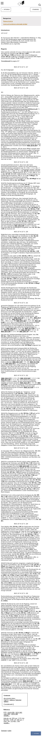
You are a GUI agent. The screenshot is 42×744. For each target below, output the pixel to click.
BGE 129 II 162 (16, 319)
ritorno (36, 733)
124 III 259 (10, 712)
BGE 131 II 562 (34, 362)
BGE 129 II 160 (21, 321)
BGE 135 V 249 (5, 380)
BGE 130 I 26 (25, 330)
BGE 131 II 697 (28, 387)
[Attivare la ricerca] (39, 5)
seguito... (7, 715)
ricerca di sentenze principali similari (15, 24)
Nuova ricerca (8, 21)
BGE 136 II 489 (25, 654)
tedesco (12, 700)
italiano (6, 701)
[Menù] (2, 3)
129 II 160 (14, 714)
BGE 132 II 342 (5, 655)
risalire (9, 730)
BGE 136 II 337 (19, 318)
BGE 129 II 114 (10, 363)
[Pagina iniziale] (21, 3)
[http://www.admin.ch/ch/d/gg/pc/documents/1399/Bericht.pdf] (19, 109)
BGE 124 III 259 (32, 145)
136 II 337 (7, 714)
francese (18, 700)
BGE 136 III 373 (6, 378)
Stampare (35, 9)
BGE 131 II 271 (8, 330)
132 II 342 (18, 712)
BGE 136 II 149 (17, 362)
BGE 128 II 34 (24, 331)
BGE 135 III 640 (25, 378)
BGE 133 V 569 (29, 328)
